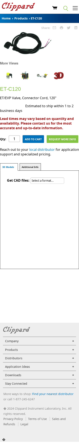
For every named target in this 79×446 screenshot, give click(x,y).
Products (21, 18)
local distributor (42, 149)
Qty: (3, 139)
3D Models (8, 167)
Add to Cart (33, 139)
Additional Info (30, 167)
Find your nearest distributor (53, 394)
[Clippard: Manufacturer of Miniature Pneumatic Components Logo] (18, 7)
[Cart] (55, 8)
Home (6, 18)
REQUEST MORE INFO (62, 139)
